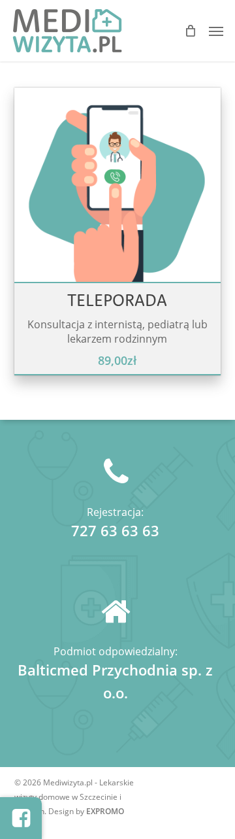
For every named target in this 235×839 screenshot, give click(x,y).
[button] (216, 30)
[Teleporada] (117, 191)
